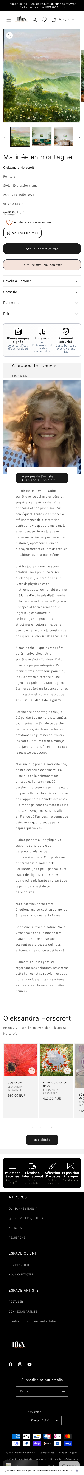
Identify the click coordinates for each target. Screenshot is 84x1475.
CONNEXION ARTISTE (23, 1311)
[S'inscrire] (63, 1391)
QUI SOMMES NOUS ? (23, 1208)
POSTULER (16, 1301)
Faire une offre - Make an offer (43, 266)
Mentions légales (68, 1452)
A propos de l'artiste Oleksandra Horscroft (38, 478)
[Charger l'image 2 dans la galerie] (41, 136)
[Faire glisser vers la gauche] (4, 137)
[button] (8, 19)
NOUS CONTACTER (21, 1274)
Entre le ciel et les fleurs (55, 1084)
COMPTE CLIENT (20, 1265)
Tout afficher (42, 1140)
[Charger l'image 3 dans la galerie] (63, 136)
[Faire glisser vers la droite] (79, 137)
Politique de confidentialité (63, 1459)
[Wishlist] (44, 19)
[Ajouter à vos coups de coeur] (32, 1071)
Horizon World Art (25, 1452)
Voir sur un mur (25, 233)
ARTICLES (15, 1228)
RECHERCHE (17, 1237)
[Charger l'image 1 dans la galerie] (20, 136)
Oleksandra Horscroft (18, 167)
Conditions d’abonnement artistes (32, 1321)
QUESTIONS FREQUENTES (26, 1218)
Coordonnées (47, 1452)
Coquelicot (15, 1082)
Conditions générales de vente (26, 1459)
